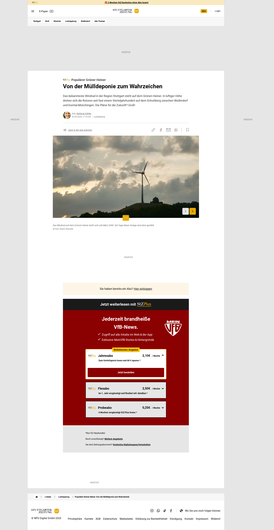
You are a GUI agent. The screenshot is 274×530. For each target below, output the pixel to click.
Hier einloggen (143, 288)
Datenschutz (110, 518)
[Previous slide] (185, 211)
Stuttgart (37, 21)
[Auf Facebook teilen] (161, 130)
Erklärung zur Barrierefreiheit (151, 518)
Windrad (57, 21)
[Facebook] (171, 510)
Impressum (202, 518)
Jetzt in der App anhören (80, 130)
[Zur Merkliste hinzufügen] (186, 130)
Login (217, 11)
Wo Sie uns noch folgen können (202, 510)
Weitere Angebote (113, 439)
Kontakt (189, 518)
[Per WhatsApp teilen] (176, 130)
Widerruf (215, 518)
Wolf (47, 21)
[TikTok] (164, 510)
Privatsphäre (75, 518)
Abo (204, 11)
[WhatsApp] (158, 510)
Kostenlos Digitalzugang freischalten (131, 444)
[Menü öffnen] (32, 11)
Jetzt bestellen (125, 372)
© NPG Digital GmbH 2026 (46, 518)
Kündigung (176, 518)
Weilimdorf (85, 21)
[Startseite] (36, 497)
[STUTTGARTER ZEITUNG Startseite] (126, 11)
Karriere (89, 518)
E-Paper (43, 11)
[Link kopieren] (153, 130)
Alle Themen (100, 21)
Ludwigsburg (70, 21)
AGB (98, 518)
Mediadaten (126, 518)
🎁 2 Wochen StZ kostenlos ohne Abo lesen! (126, 2)
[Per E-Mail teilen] (168, 130)
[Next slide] (192, 211)
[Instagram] (152, 510)
